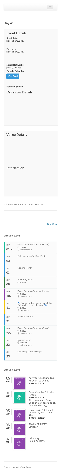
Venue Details (16, 134)
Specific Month (25, 267)
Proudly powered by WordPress (17, 467)
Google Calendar (15, 71)
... (46, 405)
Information (15, 168)
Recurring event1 (26, 279)
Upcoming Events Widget (30, 351)
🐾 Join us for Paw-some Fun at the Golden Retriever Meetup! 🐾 (35, 303)
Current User (24, 339)
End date (11, 49)
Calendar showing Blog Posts (32, 256)
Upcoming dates (14, 86)
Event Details (16, 33)
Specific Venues (25, 316)
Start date (12, 38)
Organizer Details (19, 92)
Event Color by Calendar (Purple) (33, 291)
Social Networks (15, 64)
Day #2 (52, 224)
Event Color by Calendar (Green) (33, 244)
